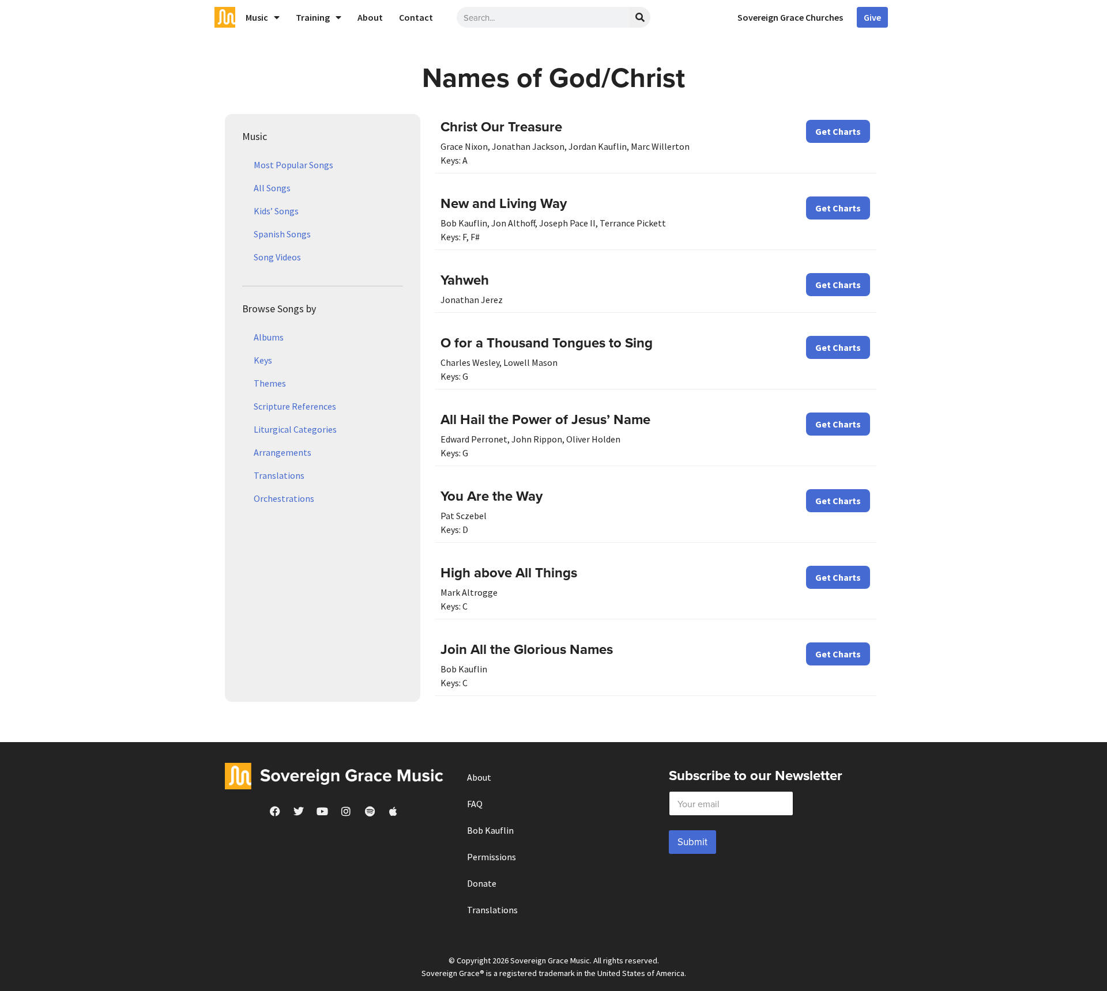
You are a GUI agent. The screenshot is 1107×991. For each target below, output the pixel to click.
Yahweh (464, 280)
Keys (263, 360)
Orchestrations (284, 498)
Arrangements (282, 452)
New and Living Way (503, 203)
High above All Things (508, 572)
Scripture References (295, 406)
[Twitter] (298, 811)
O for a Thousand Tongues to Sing (546, 342)
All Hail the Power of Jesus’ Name (545, 419)
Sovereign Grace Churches (790, 17)
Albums (269, 337)
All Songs (272, 188)
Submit (692, 842)
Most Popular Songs (293, 165)
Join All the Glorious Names (526, 649)
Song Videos (277, 257)
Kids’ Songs (276, 211)
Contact (416, 17)
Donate (481, 883)
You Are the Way (491, 496)
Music (257, 17)
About (370, 17)
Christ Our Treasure (501, 126)
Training (313, 17)
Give (872, 17)
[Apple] (393, 811)
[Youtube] (322, 811)
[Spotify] (369, 811)
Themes (270, 383)
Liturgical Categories (295, 429)
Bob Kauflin (490, 830)
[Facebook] (275, 811)
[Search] (640, 17)
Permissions (491, 857)
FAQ (475, 804)
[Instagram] (346, 811)
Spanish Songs (282, 234)
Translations (279, 475)
